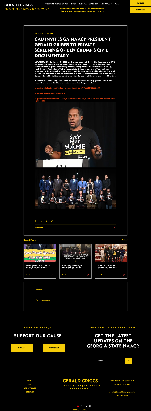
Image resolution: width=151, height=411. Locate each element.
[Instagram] (90, 406)
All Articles (28, 19)
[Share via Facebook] (36, 221)
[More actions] (115, 33)
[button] (125, 19)
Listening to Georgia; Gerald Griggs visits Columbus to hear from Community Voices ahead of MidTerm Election (75, 267)
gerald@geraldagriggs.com (122, 392)
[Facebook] (84, 406)
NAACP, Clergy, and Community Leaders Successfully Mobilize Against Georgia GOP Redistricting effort (108, 267)
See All (124, 240)
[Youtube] (78, 406)
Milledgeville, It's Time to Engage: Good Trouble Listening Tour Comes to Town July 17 (38, 267)
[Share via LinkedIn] (46, 221)
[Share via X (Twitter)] (41, 221)
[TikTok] (81, 406)
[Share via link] (52, 221)
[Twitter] (87, 406)
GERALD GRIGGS (18, 5)
